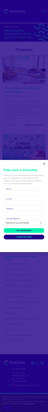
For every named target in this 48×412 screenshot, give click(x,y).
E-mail (9, 199)
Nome (8, 189)
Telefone (9, 209)
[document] (24, 206)
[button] (44, 163)
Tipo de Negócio (13, 219)
